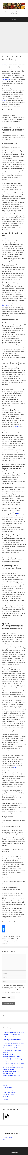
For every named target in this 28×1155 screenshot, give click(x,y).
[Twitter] (14, 929)
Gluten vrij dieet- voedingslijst (12, 1045)
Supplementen (7, 1088)
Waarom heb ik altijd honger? (11, 1056)
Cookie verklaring (8, 1137)
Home (5, 1085)
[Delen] (14, 931)
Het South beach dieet (9, 1037)
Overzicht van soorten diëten (11, 1034)
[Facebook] (14, 926)
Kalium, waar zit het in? (10, 1048)
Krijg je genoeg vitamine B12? (11, 1075)
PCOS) (4, 100)
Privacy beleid (7, 1140)
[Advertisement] (14, 37)
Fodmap (5, 1099)
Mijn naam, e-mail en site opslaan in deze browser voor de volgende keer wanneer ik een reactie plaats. (14, 987)
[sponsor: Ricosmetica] (7, 1120)
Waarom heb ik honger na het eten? (13, 1032)
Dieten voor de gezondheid (11, 1090)
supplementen (6, 79)
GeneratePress (14, 1152)
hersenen (17, 426)
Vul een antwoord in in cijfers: (11, 993)
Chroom (4, 64)
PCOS (17, 514)
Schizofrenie (6, 306)
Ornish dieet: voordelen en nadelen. (13, 1043)
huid (14, 767)
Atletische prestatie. (8, 239)
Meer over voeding (8, 1094)
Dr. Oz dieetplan (8, 1097)
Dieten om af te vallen (9, 1092)
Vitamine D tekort (8, 1054)
